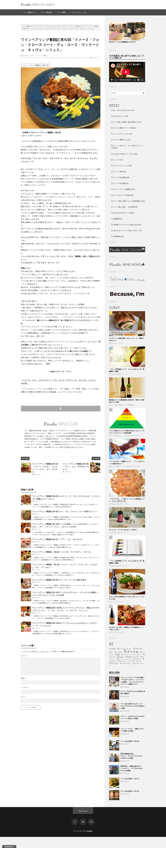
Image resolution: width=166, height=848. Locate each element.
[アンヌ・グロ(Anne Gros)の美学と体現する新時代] (114, 695)
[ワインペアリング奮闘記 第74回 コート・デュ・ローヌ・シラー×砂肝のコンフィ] (26, 515)
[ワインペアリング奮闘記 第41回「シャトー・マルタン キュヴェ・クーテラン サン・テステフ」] (26, 467)
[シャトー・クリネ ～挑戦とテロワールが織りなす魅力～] (114, 733)
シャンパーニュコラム (121, 134)
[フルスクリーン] (142, 80)
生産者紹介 (118, 236)
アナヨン (115, 663)
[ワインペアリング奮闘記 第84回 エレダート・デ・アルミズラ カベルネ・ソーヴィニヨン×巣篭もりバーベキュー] (26, 500)
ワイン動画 (61, 12)
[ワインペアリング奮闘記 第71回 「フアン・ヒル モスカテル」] (26, 543)
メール (24, 687)
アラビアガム (126, 663)
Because (121, 657)
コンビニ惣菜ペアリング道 (123, 128)
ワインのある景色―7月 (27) (129, 779)
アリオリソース (125, 661)
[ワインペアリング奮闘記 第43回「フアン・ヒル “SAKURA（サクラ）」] (95, 467)
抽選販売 (117, 219)
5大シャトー (133, 657)
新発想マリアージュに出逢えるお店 (126, 225)
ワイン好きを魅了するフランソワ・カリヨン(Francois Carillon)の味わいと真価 (132, 706)
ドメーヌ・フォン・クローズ (51, 57)
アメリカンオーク (125, 649)
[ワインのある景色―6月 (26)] (114, 795)
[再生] (112, 80)
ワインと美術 (118, 171)
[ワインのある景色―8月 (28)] (114, 745)
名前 (23, 678)
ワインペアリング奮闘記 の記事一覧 (36, 65)
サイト (23, 697)
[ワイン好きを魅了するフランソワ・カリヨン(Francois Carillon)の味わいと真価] (114, 708)
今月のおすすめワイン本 (122, 213)
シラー (39, 57)
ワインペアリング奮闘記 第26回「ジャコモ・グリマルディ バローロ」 (62, 552)
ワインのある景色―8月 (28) (129, 741)
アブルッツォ (138, 661)
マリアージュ (79, 57)
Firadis (89, 831)
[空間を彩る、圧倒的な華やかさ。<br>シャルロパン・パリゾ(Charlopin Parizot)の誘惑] (114, 770)
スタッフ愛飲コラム (121, 140)
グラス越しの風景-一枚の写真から (126, 122)
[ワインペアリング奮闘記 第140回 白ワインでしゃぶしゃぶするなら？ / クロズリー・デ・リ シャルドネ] (26, 627)
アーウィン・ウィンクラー (132, 655)
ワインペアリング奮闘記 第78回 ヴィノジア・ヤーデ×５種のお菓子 (59, 580)
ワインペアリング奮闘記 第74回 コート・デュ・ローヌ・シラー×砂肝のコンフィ (64, 511)
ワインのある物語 (120, 183)
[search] (143, 93)
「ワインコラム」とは (78, 12)
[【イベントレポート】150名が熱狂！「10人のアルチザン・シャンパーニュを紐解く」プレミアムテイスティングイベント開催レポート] (114, 681)
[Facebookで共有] (60, 408)
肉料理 (92, 57)
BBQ (118, 655)
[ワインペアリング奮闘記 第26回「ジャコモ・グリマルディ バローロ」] (26, 556)
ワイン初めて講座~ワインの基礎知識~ (127, 201)
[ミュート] (138, 80)
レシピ (86, 57)
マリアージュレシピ (121, 166)
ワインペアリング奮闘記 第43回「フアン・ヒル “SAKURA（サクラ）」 (76, 466)
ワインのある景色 (120, 177)
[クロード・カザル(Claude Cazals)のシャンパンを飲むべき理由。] (114, 720)
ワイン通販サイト (29, 12)
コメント (24, 655)
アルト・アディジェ (125, 659)
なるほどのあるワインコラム (124, 154)
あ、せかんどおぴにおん (122, 110)
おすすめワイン (119, 116)
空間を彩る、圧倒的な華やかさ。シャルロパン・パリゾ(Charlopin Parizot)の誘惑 (131, 768)
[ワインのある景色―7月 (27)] (114, 783)
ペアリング (71, 57)
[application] (127, 72)
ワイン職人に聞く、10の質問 (124, 207)
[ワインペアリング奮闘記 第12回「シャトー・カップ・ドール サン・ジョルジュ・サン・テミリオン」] (26, 568)
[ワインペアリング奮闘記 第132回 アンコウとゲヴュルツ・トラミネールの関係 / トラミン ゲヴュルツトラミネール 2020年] (26, 596)
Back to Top (83, 811)
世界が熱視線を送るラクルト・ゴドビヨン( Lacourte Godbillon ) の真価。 (131, 756)
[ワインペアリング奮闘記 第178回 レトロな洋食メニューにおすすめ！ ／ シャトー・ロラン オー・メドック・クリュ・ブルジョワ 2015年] (26, 528)
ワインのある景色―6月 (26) (129, 791)
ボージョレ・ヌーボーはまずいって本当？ (123, 530)
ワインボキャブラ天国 (121, 195)
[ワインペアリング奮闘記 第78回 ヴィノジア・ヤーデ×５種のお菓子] (26, 583)
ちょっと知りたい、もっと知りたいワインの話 (125, 435)
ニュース (117, 160)
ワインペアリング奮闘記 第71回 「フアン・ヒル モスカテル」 (58, 539)
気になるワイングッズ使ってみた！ (126, 230)
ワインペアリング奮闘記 (39, 55)
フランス (64, 57)
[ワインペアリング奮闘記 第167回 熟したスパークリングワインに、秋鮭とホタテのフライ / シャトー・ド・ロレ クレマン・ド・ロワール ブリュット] (26, 611)
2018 (113, 649)
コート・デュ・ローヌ (29, 57)
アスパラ (138, 659)
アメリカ (133, 651)
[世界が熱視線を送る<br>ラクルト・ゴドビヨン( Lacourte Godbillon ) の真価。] (114, 758)
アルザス (119, 652)
